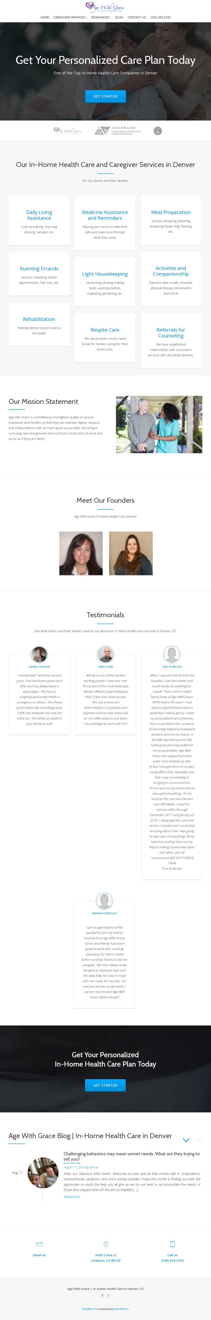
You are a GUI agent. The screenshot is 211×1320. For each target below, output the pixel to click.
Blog (119, 17)
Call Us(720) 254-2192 (172, 1257)
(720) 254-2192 (160, 17)
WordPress (122, 1309)
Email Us (39, 1255)
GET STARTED (109, 96)
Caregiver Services (69, 17)
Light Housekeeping (105, 273)
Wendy (93, 1167)
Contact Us (137, 17)
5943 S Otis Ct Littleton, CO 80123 (106, 1257)
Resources (100, 17)
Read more (72, 1197)
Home (45, 17)
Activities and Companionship (171, 271)
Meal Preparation (171, 212)
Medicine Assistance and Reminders (105, 215)
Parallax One (90, 1309)
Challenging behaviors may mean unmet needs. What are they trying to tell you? (132, 1156)
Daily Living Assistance (39, 215)
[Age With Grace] (105, 7)
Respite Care (105, 329)
